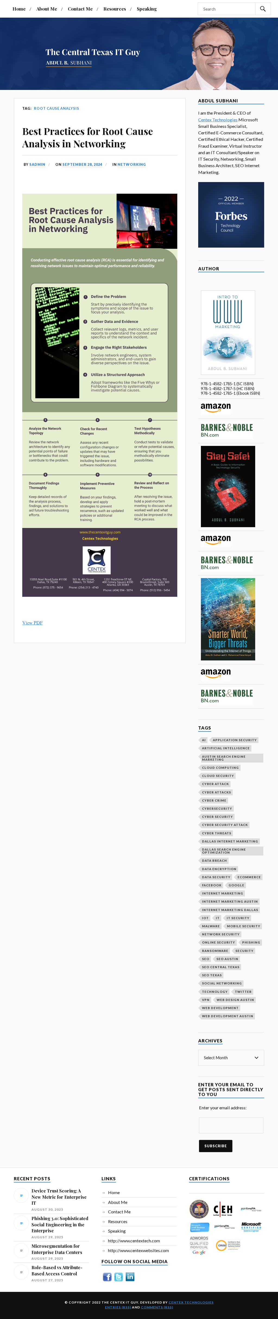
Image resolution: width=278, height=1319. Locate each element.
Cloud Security (218, 775)
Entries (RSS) (118, 1307)
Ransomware (215, 950)
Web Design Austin (235, 1000)
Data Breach (214, 860)
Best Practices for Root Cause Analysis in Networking (87, 137)
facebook (212, 885)
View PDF (32, 622)
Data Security (216, 877)
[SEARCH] (263, 8)
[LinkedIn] (130, 1281)
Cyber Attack (215, 784)
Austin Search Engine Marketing (224, 758)
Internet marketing (222, 893)
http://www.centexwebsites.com (138, 1250)
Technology (215, 991)
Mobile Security (243, 926)
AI (204, 740)
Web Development (220, 1008)
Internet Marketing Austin (230, 901)
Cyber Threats (216, 833)
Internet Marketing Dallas (230, 910)
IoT (205, 918)
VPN (206, 1000)
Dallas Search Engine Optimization (224, 851)
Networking (132, 164)
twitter (243, 991)
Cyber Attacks (216, 792)
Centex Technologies (218, 119)
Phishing (251, 942)
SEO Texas (212, 975)
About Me (46, 9)
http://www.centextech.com (134, 1240)
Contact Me (80, 9)
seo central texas (220, 967)
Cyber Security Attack (225, 825)
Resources (114, 9)
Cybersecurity (217, 808)
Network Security (221, 934)
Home (19, 9)
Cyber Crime (214, 800)
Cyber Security (217, 816)
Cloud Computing (220, 767)
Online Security (218, 942)
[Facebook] (107, 1281)
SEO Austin (227, 959)
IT (218, 918)
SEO (205, 959)
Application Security (235, 740)
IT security (238, 918)
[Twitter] (118, 1281)
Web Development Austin (227, 1016)
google (236, 885)
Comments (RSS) (157, 1307)
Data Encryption (219, 869)
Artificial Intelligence (226, 748)
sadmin (37, 164)
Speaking (147, 9)
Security (244, 950)
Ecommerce (249, 877)
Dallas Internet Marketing (230, 841)
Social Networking (222, 983)
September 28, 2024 (82, 164)
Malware (211, 926)
